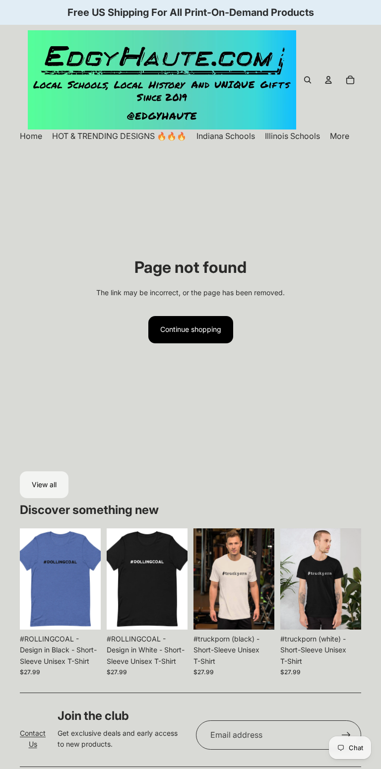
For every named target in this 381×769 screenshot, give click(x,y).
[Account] (328, 80)
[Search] (307, 80)
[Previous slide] (31, 579)
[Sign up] (346, 735)
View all (44, 484)
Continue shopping (190, 329)
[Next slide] (90, 579)
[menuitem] (339, 136)
